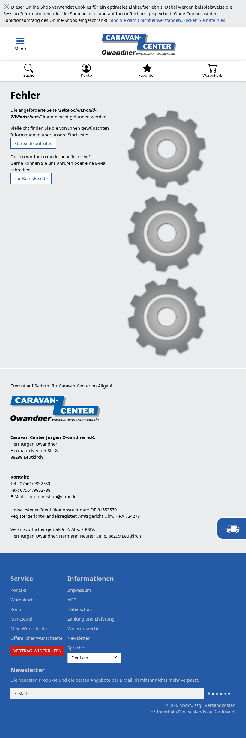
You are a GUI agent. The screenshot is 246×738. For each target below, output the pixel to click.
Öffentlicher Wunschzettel (37, 638)
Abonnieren (220, 693)
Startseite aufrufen (33, 143)
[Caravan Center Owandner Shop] (109, 44)
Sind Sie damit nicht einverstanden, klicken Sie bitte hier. (167, 20)
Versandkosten (220, 705)
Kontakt (18, 590)
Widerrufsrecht (83, 628)
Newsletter (79, 638)
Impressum (79, 590)
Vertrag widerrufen (38, 651)
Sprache (76, 648)
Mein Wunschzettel (30, 628)
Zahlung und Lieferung (91, 619)
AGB (72, 600)
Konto (16, 609)
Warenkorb (22, 600)
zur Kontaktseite (31, 178)
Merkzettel (21, 619)
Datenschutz (80, 609)
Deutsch (79, 658)
